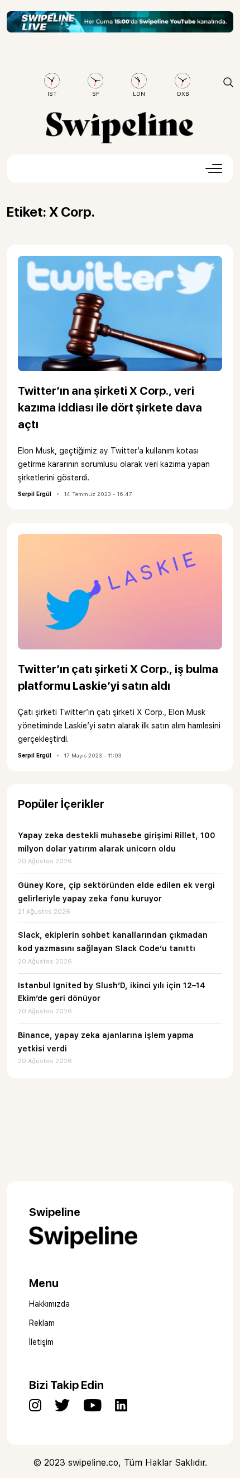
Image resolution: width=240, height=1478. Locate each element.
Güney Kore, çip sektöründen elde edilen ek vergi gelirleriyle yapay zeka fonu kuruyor (116, 892)
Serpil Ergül (34, 493)
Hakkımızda (49, 1303)
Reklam (42, 1322)
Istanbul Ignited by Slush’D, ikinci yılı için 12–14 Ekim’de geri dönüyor (111, 992)
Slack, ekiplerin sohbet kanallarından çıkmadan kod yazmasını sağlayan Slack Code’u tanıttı (113, 941)
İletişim (41, 1341)
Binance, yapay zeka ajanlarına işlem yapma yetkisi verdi (106, 1042)
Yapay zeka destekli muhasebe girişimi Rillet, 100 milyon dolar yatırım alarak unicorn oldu (116, 842)
